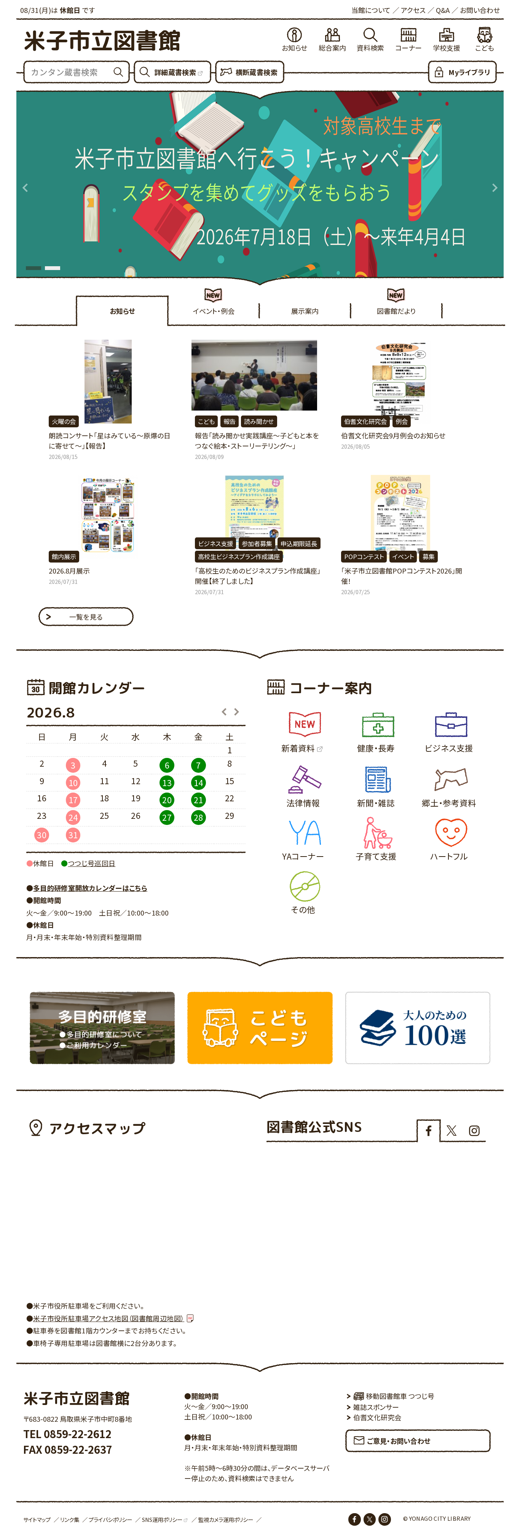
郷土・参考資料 (449, 803)
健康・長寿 (376, 748)
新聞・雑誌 (376, 803)
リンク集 (69, 1519)
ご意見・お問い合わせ (399, 1441)
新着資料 (298, 748)
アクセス (413, 10)
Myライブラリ (469, 72)
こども (484, 48)
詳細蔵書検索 (175, 72)
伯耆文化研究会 (377, 1417)
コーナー (408, 48)
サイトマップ (37, 1519)
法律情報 (303, 803)
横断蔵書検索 (257, 72)
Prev (25, 187)
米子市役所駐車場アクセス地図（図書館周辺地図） (108, 1318)
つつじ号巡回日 (92, 863)
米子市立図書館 (101, 40)
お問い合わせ (480, 10)
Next (494, 187)
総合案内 (332, 48)
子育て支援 (376, 856)
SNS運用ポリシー (162, 1519)
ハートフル (449, 856)
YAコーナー (303, 856)
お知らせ (294, 48)
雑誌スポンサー (376, 1407)
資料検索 (370, 48)
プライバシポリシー (110, 1519)
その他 (303, 909)
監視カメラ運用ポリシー (225, 1519)
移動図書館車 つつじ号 (400, 1396)
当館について (371, 10)
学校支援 (446, 48)
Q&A (443, 10)
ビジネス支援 (449, 748)
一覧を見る (86, 617)
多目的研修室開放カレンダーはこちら (90, 888)
